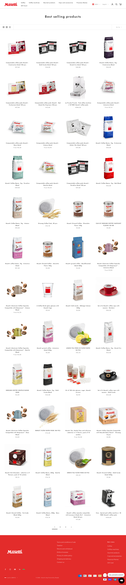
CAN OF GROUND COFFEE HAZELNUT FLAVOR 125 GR (108, 224)
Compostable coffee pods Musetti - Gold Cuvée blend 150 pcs (47, 64)
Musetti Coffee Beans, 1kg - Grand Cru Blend (108, 349)
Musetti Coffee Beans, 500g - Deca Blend (47, 514)
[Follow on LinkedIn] (20, 569)
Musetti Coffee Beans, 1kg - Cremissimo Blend (109, 64)
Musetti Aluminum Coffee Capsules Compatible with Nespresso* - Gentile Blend (17, 350)
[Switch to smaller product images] (7, 27)
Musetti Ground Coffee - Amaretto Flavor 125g (48, 264)
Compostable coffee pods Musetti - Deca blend (17, 144)
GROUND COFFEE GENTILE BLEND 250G (17, 391)
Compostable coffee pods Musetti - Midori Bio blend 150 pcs (78, 144)
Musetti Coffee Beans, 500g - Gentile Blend (48, 474)
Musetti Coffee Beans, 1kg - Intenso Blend (17, 224)
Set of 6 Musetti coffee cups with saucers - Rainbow (108, 307)
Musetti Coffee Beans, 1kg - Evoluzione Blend (108, 144)
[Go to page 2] (71, 527)
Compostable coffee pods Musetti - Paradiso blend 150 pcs (78, 184)
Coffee (23, 3)
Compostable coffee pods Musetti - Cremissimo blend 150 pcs (17, 64)
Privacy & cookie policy (64, 555)
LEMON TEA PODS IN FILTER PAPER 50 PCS (78, 349)
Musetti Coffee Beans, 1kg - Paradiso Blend (17, 184)
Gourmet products (49, 3)
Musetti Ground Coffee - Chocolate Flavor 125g (78, 224)
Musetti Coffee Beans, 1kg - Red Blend (108, 183)
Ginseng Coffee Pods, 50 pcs (47, 223)
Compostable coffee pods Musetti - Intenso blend (47, 144)
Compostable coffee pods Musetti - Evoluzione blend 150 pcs (17, 104)
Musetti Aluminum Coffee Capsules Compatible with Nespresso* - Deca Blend (17, 433)
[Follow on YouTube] (15, 569)
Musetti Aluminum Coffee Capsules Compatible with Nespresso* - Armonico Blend (108, 266)
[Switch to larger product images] (3, 27)
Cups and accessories (66, 3)
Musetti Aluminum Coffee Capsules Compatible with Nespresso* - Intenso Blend (17, 308)
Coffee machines (34, 3)
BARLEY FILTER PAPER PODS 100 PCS (47, 430)
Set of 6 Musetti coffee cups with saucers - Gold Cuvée (108, 391)
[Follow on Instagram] (10, 569)
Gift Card (24, 6)
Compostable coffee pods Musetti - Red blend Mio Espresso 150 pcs (48, 104)
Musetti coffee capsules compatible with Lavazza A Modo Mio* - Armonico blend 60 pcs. (78, 515)
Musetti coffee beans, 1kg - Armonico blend (17, 264)
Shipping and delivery (64, 559)
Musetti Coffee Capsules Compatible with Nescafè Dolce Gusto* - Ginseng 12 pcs (108, 433)
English (105, 4)
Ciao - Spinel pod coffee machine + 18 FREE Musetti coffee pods (108, 514)
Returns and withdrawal (64, 549)
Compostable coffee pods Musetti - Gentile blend (47, 184)
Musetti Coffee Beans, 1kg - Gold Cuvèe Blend (48, 391)
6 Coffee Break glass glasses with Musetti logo (48, 307)
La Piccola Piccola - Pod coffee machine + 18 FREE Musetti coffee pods (78, 104)
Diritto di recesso (62, 552)
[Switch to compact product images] (10, 27)
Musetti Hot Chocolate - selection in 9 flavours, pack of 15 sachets (17, 474)
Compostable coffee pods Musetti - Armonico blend (108, 104)
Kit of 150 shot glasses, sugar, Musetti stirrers (78, 391)
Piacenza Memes (82, 3)
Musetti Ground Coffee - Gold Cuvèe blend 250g (108, 474)
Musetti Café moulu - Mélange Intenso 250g (78, 307)
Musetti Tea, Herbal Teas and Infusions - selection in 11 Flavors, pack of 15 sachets (78, 433)
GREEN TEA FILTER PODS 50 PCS (78, 473)
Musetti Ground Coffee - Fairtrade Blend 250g (17, 514)
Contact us (60, 562)
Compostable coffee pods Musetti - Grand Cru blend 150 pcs (78, 64)
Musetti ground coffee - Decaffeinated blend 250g (78, 264)
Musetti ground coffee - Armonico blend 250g (48, 349)
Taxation (59, 545)
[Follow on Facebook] (5, 569)
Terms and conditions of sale (66, 542)
